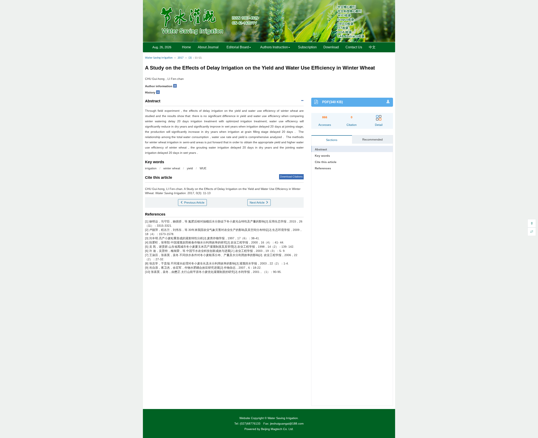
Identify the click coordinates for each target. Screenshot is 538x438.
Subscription (307, 47)
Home (186, 47)
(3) (190, 57)
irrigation (151, 168)
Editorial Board (238, 47)
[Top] (531, 223)
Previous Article (193, 202)
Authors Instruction (274, 47)
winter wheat (171, 168)
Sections (331, 140)
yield (190, 168)
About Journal (208, 47)
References (323, 168)
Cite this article (325, 162)
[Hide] (531, 232)
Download (331, 47)
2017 (180, 57)
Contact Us (353, 47)
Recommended (372, 139)
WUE (203, 168)
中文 (372, 47)
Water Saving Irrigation (159, 57)
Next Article (257, 202)
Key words (322, 155)
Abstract (321, 149)
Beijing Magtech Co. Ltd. (277, 429)
